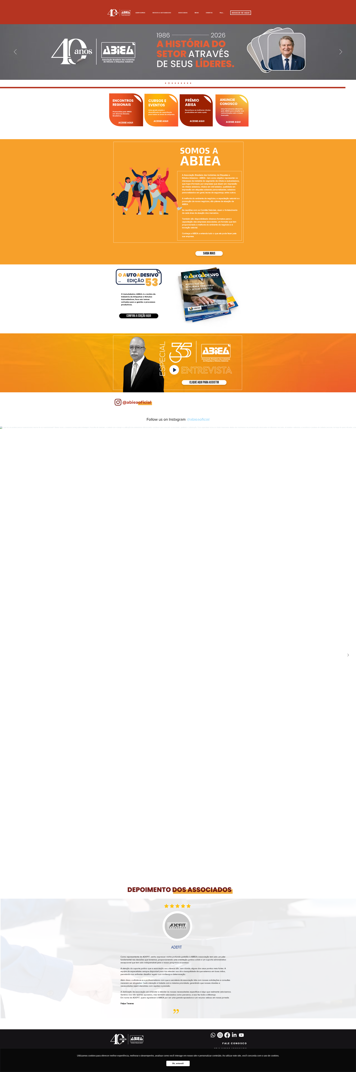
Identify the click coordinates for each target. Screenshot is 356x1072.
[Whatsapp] (213, 1035)
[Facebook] (227, 1035)
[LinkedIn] (234, 1035)
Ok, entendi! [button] (178, 1063)
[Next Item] (348, 655)
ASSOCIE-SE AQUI (241, 13)
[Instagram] (220, 1035)
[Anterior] (15, 52)
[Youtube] (241, 1035)
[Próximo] (340, 52)
